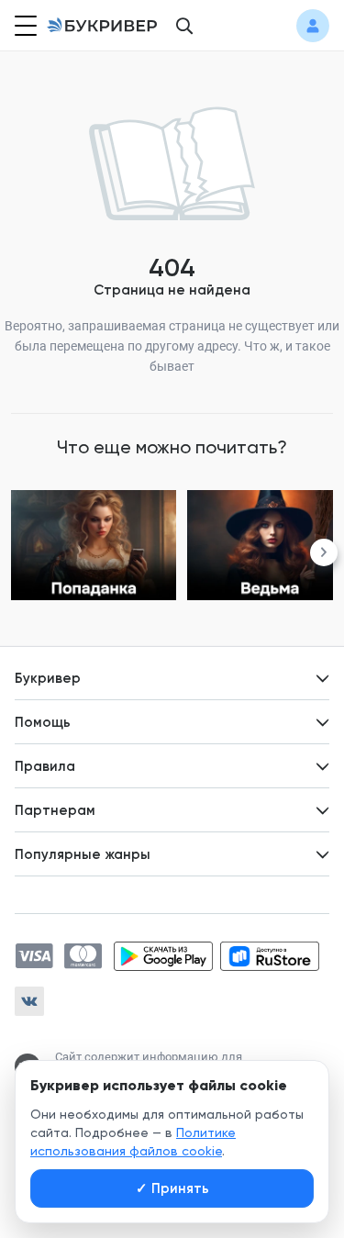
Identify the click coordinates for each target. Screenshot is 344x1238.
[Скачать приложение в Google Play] (163, 956)
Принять (172, 1188)
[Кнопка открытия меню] (24, 26)
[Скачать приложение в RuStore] (269, 956)
